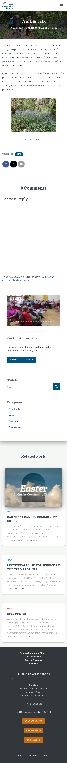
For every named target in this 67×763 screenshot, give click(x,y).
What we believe (33, 721)
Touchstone (15, 427)
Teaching (13, 421)
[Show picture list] (33, 139)
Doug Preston (16, 613)
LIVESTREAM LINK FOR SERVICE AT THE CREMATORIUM (33, 567)
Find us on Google (34, 692)
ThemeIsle (44, 755)
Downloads (14, 409)
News (19, 154)
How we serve (33, 731)
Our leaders (33, 740)
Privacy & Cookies (33, 704)
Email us (33, 685)
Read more (31, 540)
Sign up (30, 360)
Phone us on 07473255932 (33, 688)
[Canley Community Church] (8, 5)
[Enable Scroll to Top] (61, 757)
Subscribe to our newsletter (33, 695)
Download (15, 360)
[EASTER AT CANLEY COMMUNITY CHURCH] (33, 487)
